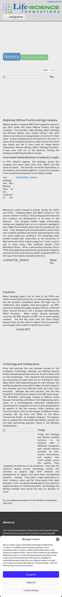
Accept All (31, 574)
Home (45, 70)
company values (17, 480)
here (10, 503)
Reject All (31, 582)
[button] (57, 539)
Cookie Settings (31, 590)
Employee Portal (54, 2)
